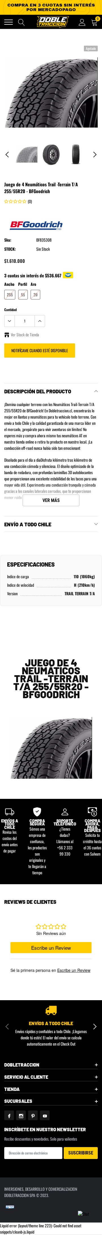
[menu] (8, 22)
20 (35, 294)
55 (23, 294)
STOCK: (10, 249)
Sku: (7, 240)
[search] (21, 22)
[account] (82, 22)
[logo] (52, 22)
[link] (26, 154)
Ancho (9, 284)
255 (10, 294)
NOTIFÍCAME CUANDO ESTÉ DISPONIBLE (39, 350)
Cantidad (10, 309)
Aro (33, 284)
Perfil (22, 284)
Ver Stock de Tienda (25, 334)
